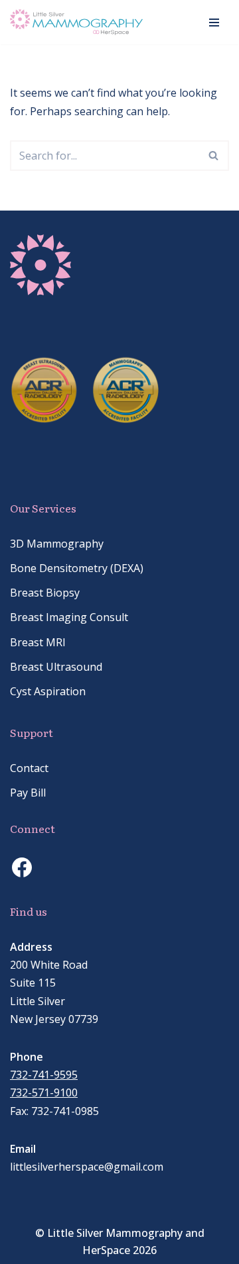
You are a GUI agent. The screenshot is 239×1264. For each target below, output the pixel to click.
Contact (29, 768)
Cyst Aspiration (48, 691)
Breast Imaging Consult (69, 617)
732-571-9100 (44, 1092)
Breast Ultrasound (56, 666)
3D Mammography (57, 543)
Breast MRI (38, 642)
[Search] (214, 155)
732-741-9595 (44, 1074)
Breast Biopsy (45, 592)
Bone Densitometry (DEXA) (76, 568)
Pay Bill (28, 792)
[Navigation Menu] (214, 22)
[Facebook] (22, 867)
